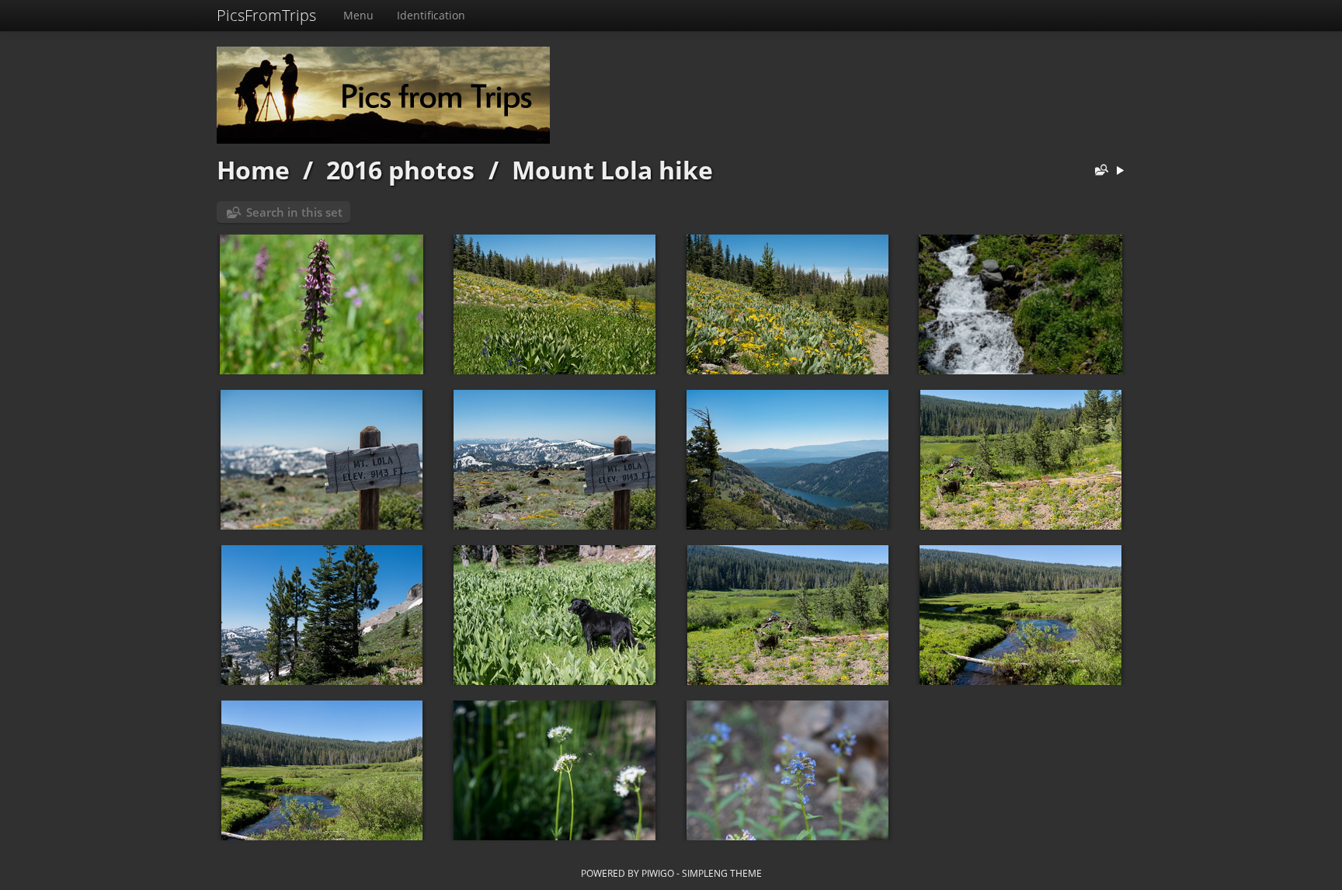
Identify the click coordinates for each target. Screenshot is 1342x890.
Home (253, 169)
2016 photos (400, 169)
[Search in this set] (1098, 171)
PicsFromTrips (266, 15)
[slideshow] (1119, 171)
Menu (358, 15)
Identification (431, 15)
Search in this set (294, 212)
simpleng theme (722, 873)
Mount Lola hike (612, 169)
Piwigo (657, 873)
